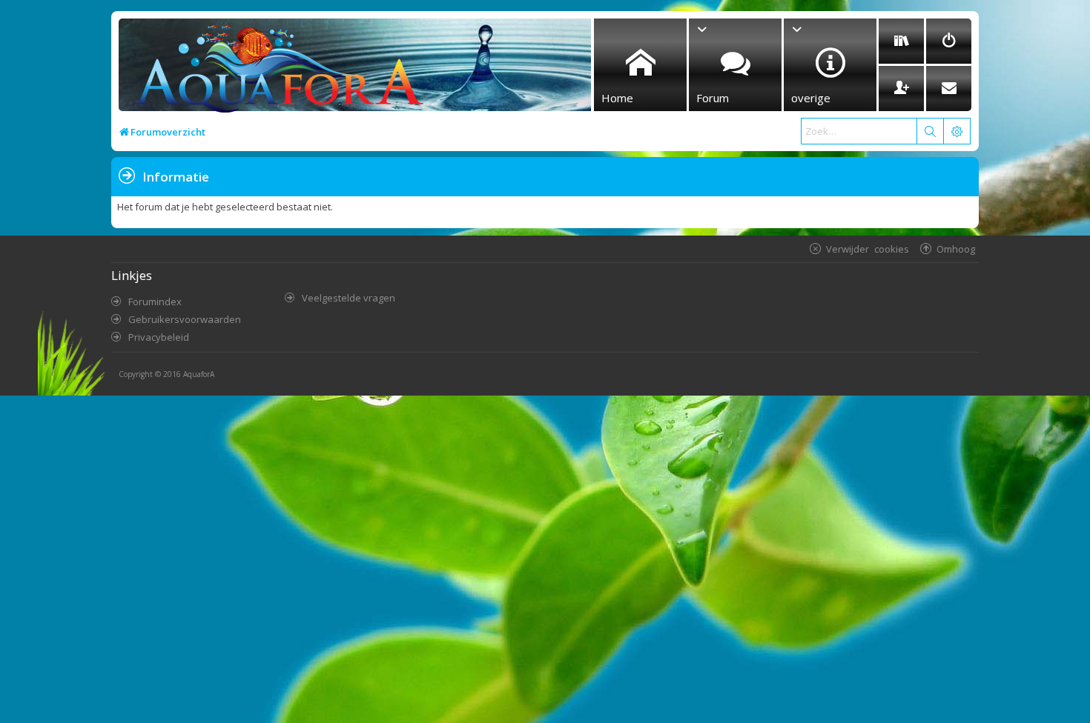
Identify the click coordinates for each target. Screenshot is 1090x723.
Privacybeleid (158, 337)
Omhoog (956, 248)
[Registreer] (901, 88)
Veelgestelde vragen (348, 297)
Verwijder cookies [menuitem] (867, 248)
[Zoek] (929, 131)
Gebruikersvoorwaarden (184, 319)
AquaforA (198, 374)
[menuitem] (901, 41)
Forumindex (155, 301)
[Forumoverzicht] (275, 71)
